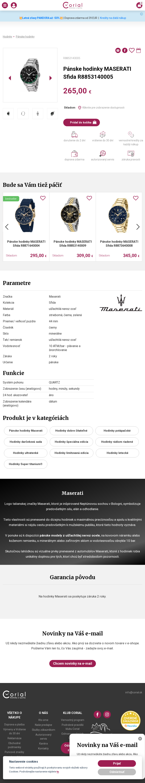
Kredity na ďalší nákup (113, 17)
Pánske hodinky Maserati (25, 430)
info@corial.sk (133, 692)
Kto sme (43, 719)
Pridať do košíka (80, 122)
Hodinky (7, 36)
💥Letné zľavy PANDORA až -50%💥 (41, 17)
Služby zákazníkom (43, 729)
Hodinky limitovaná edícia (72, 453)
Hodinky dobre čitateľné (71, 430)
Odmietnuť (117, 772)
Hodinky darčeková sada (26, 441)
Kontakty (43, 748)
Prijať (117, 763)
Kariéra (43, 743)
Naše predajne (43, 724)
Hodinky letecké (117, 453)
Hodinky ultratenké (25, 453)
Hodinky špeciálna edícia (71, 441)
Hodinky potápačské (117, 430)
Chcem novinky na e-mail (72, 663)
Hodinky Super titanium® (25, 464)
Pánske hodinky (25, 36)
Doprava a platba (14, 724)
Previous (7, 227)
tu (58, 771)
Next (138, 227)
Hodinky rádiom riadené (117, 441)
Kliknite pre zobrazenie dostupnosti (103, 107)
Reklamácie (15, 738)
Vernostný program (72, 719)
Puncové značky (14, 752)
